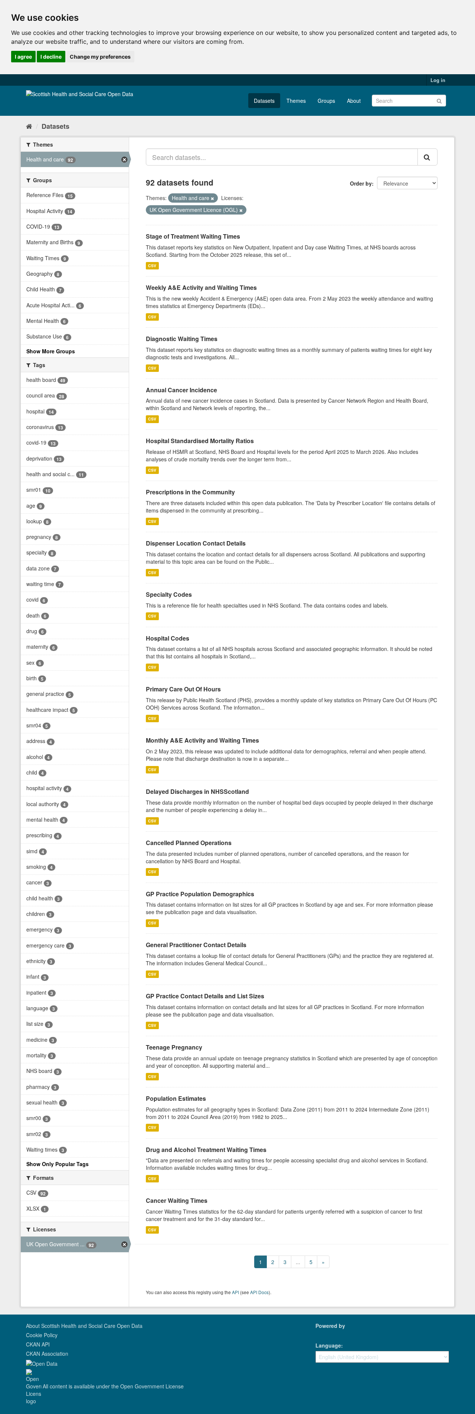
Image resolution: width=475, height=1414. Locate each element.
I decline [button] (51, 56)
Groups (326, 100)
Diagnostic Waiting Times (181, 338)
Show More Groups (50, 351)
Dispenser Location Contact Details (196, 543)
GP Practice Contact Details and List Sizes (205, 996)
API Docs (259, 1292)
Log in (437, 80)
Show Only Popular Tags (57, 1164)
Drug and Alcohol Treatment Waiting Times (206, 1149)
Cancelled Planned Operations (189, 842)
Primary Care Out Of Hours (183, 689)
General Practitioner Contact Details (196, 944)
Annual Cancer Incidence (181, 390)
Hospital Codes (167, 638)
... (298, 1262)
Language (328, 1345)
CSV (152, 265)
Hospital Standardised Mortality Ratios (200, 440)
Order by (361, 183)
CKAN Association (47, 1353)
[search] (427, 157)
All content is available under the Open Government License (112, 1386)
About (354, 100)
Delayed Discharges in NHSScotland (197, 791)
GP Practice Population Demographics (200, 894)
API (235, 1292)
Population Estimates (176, 1098)
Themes (296, 100)
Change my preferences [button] (100, 56)
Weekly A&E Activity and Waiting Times (201, 287)
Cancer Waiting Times (176, 1200)
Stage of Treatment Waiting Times (193, 236)
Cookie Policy (42, 1335)
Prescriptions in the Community (190, 492)
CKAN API (38, 1344)
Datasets (264, 100)
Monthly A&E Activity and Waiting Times (202, 740)
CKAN (328, 1334)
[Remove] (212, 198)
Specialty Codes (169, 594)
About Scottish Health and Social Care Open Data (84, 1325)
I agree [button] (23, 56)
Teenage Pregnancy (174, 1047)
